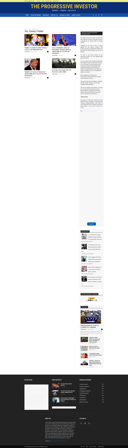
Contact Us (54, 15)
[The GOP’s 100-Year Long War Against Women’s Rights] (55, 392)
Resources (46, 15)
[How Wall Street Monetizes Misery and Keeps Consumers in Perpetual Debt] (84, 339)
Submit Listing (55, 1)
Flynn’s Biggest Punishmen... (95, 257)
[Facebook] (93, 15)
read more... (28, 406)
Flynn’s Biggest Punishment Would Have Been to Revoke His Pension (68, 400)
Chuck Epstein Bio (36, 15)
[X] (98, 15)
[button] (102, 15)
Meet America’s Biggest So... (95, 267)
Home (27, 15)
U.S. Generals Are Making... (94, 234)
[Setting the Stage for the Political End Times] (64, 63)
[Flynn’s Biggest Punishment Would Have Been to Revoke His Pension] (55, 400)
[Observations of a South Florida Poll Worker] (92, 317)
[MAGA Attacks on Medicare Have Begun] (84, 348)
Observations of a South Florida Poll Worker (90, 326)
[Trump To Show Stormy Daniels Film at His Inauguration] (36, 40)
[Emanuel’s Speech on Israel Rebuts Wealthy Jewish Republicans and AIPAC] (84, 362)
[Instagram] (96, 15)
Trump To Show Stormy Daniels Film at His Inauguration (35, 49)
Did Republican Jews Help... (94, 245)
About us (38, 1)
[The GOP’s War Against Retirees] (55, 385)
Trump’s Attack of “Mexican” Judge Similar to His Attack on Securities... (35, 74)
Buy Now (91, 224)
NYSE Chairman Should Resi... (95, 277)
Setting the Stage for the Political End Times (61, 71)
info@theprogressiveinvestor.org (58, 441)
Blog (43, 1)
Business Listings (48, 1)
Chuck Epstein (27, 51)
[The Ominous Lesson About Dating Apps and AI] (84, 355)
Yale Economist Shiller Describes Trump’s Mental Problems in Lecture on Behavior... (61, 50)
